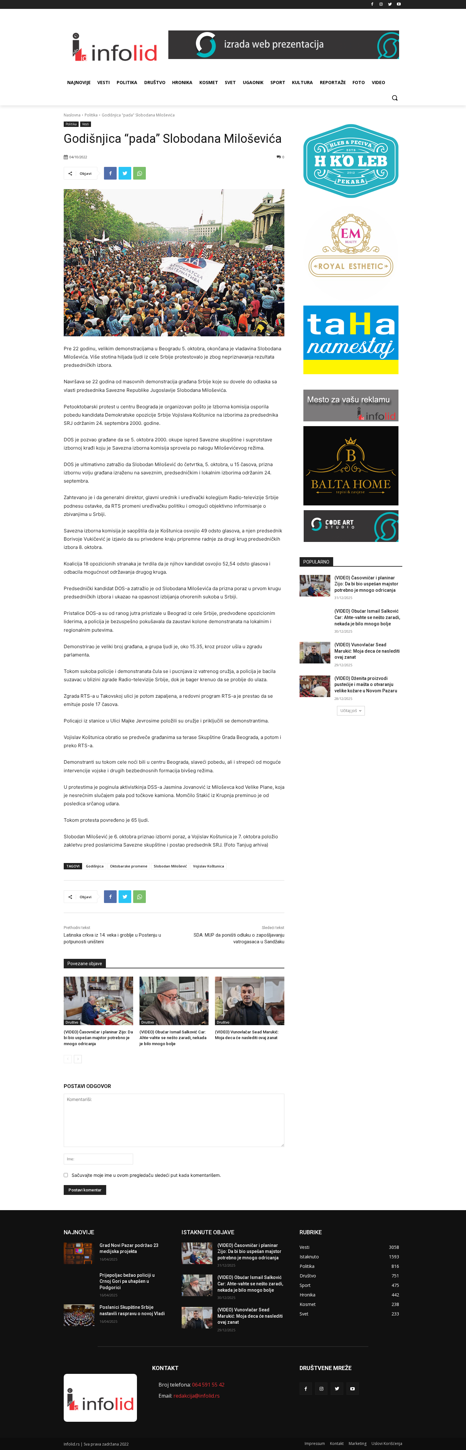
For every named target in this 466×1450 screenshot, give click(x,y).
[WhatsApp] (139, 173)
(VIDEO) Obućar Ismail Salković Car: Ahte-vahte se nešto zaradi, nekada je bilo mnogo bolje (172, 1038)
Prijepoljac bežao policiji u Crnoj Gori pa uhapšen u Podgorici (127, 1281)
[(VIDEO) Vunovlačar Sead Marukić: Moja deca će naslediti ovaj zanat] (249, 1001)
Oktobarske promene (128, 866)
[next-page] (78, 1059)
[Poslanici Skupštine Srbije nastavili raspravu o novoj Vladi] (79, 1315)
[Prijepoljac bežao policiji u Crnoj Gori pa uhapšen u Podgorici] (79, 1283)
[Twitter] (389, 4)
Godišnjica (95, 866)
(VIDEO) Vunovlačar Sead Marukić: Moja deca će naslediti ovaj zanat (367, 651)
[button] (394, 97)
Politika (91, 115)
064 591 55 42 (208, 1384)
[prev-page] (68, 1059)
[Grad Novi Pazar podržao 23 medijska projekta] (79, 1253)
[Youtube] (398, 4)
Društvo (72, 1022)
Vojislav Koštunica (208, 866)
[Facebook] (372, 4)
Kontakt (337, 1443)
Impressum (315, 1443)
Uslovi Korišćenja (387, 1443)
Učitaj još (348, 710)
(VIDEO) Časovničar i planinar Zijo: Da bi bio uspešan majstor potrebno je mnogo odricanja (98, 1038)
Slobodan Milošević (170, 866)
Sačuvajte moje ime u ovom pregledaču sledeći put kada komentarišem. (146, 1175)
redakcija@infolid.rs (196, 1395)
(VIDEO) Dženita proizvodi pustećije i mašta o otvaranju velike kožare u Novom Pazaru (365, 684)
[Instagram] (381, 4)
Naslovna (72, 115)
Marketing (357, 1443)
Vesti (85, 124)
